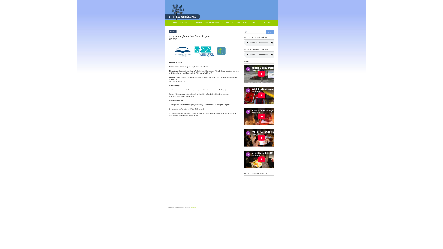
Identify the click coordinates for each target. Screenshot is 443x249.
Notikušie (173, 31)
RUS (263, 23)
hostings (193, 207)
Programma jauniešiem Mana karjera (189, 37)
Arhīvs (245, 23)
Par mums (184, 23)
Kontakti (255, 23)
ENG (269, 23)
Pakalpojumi (197, 23)
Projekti (225, 23)
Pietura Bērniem (212, 23)
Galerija (236, 23)
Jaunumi (174, 23)
